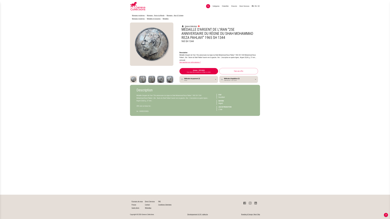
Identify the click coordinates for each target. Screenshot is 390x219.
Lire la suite (182, 60)
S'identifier (225, 6)
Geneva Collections (191, 26)
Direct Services (244, 6)
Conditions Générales (165, 205)
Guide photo (135, 208)
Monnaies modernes (138, 16)
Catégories (216, 6)
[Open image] (151, 44)
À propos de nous (137, 201)
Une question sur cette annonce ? (190, 62)
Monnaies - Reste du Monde (155, 16)
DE (259, 6)
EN (256, 6)
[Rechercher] (208, 6)
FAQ (159, 201)
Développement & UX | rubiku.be (197, 214)
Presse (134, 205)
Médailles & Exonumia (153, 19)
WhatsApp (148, 208)
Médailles (166, 19)
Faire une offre (238, 71)
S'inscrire (234, 6)
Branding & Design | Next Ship (250, 214)
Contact (147, 205)
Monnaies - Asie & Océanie (175, 16)
